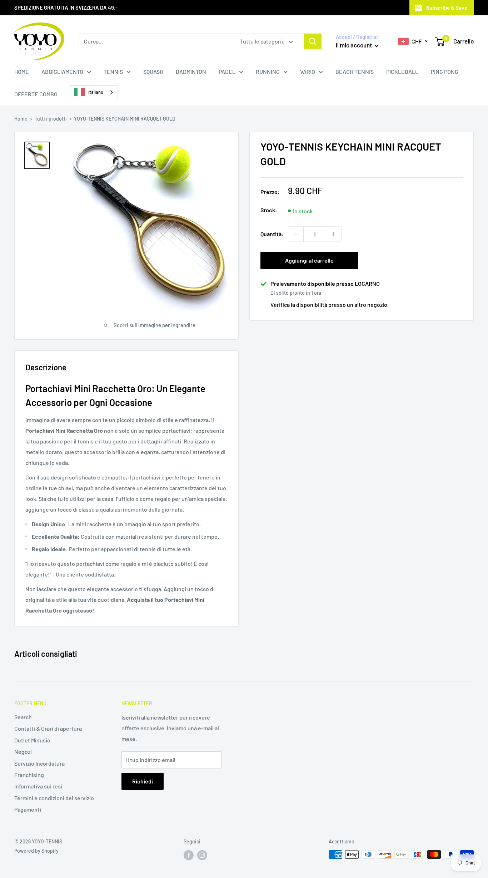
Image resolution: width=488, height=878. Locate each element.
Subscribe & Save (446, 7)
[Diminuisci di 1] (295, 234)
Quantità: (272, 233)
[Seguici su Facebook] (189, 855)
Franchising (29, 774)
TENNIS (113, 71)
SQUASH (153, 71)
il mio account (354, 45)
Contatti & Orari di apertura (48, 728)
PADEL (227, 71)
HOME (21, 71)
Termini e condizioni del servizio (54, 798)
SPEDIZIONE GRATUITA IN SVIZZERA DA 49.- (66, 7)
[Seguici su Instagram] (202, 855)
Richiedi (142, 781)
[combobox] (94, 92)
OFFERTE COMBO (36, 94)
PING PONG (444, 71)
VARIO (307, 71)
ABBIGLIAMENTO (62, 71)
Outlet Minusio (32, 740)
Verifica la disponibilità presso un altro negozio (328, 304)
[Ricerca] (313, 41)
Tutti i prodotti (51, 119)
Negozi (23, 751)
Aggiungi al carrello (309, 260)
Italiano (95, 92)
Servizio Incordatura (39, 763)
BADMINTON (191, 71)
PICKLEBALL (402, 71)
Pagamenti (27, 809)
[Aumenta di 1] (333, 234)
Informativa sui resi (38, 786)
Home (21, 119)
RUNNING (268, 71)
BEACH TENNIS (354, 71)
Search (23, 717)
